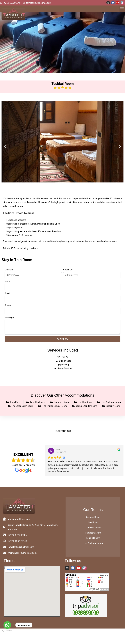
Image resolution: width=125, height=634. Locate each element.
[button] (122, 8)
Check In (9, 269)
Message (9, 317)
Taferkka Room (93, 527)
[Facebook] (113, 2)
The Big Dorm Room (93, 543)
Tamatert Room (93, 533)
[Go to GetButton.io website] (7, 631)
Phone (8, 305)
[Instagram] (108, 2)
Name (7, 281)
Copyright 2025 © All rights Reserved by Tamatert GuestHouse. (62, 631)
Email (7, 293)
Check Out (68, 269)
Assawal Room (93, 517)
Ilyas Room (93, 522)
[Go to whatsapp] (7, 625)
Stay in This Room (17, 260)
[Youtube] (117, 2)
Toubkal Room (93, 538)
